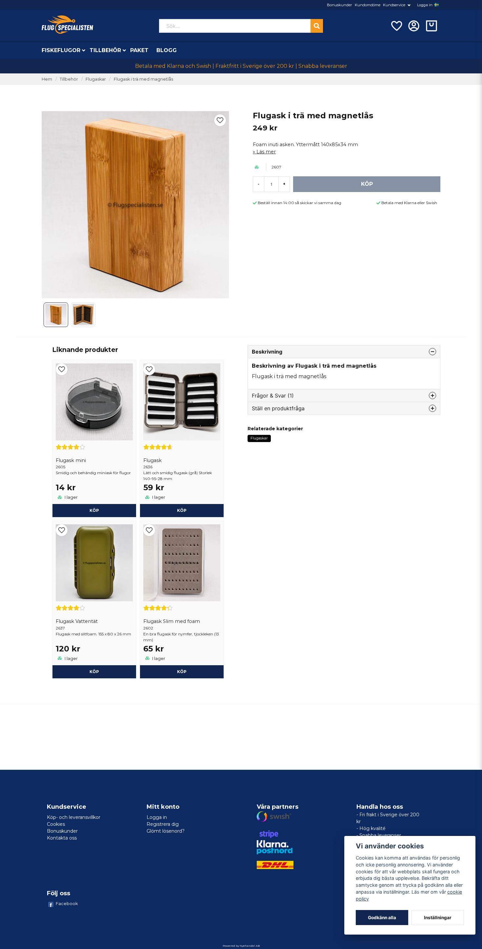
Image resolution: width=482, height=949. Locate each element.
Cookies (56, 824)
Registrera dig (163, 824)
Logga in (424, 5)
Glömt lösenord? (166, 831)
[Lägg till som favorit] (396, 25)
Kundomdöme (367, 5)
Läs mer (266, 152)
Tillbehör (105, 50)
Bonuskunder (339, 5)
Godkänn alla (382, 917)
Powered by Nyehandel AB (241, 945)
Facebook (67, 903)
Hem (47, 79)
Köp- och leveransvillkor (73, 817)
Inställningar (438, 917)
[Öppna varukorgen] (431, 25)
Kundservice (394, 5)
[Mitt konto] (414, 25)
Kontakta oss (62, 838)
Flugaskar (96, 79)
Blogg (166, 50)
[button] (436, 5)
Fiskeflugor (61, 50)
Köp (94, 510)
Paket (139, 50)
